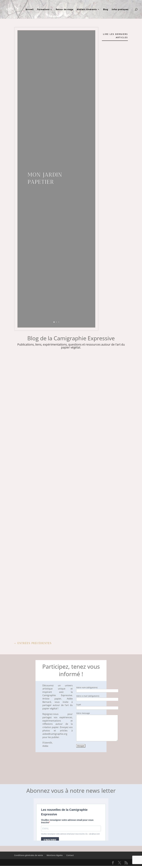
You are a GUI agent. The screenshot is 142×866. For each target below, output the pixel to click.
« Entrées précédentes (33, 643)
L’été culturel (26, 503)
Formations (43, 9)
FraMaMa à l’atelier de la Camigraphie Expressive (48, 612)
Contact (70, 855)
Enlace (21, 539)
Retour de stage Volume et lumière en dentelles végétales (54, 430)
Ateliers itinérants (87, 9)
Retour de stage (64, 9)
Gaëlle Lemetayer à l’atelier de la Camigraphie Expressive (53, 576)
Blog (105, 9)
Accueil (30, 9)
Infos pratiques (120, 9)
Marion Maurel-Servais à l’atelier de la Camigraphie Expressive (57, 466)
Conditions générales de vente (28, 855)
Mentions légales (55, 855)
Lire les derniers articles (115, 36)
